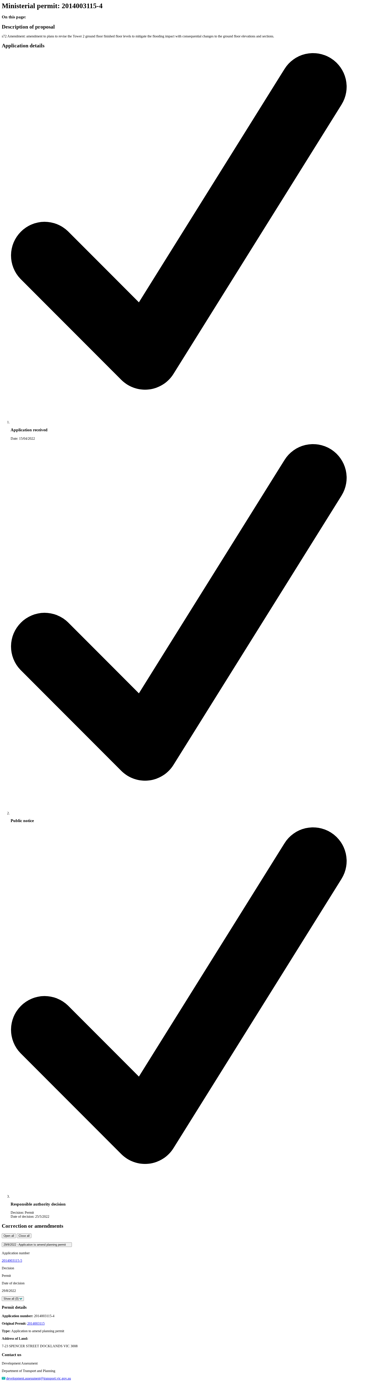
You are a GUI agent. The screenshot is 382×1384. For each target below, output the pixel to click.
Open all (9, 1235)
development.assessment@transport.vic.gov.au (38, 1378)
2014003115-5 (12, 1260)
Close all (24, 1235)
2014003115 (36, 1323)
